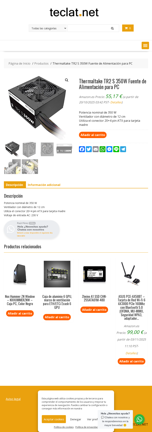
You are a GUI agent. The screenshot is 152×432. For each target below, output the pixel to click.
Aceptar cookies (54, 419)
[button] (145, 45)
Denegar (75, 419)
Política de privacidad (86, 427)
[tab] (14, 184)
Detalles (116, 102)
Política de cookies (64, 427)
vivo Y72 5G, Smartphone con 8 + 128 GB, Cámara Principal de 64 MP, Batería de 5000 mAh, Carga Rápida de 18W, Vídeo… (93, 13)
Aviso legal (13, 399)
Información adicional (44, 185)
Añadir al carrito (93, 135)
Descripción (14, 185)
